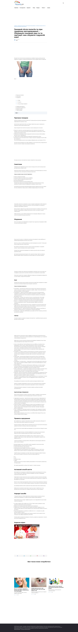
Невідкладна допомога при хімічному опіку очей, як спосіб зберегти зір (38, 589)
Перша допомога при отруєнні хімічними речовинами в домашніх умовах (56, 587)
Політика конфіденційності (25, 629)
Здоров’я (28, 7)
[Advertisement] (39, 18)
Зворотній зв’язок (17, 629)
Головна (15, 25)
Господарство (22, 7)
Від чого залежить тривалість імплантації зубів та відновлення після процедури (21, 590)
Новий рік (16, 7)
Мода (34, 7)
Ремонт (43, 7)
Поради (37, 7)
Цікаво (48, 7)
